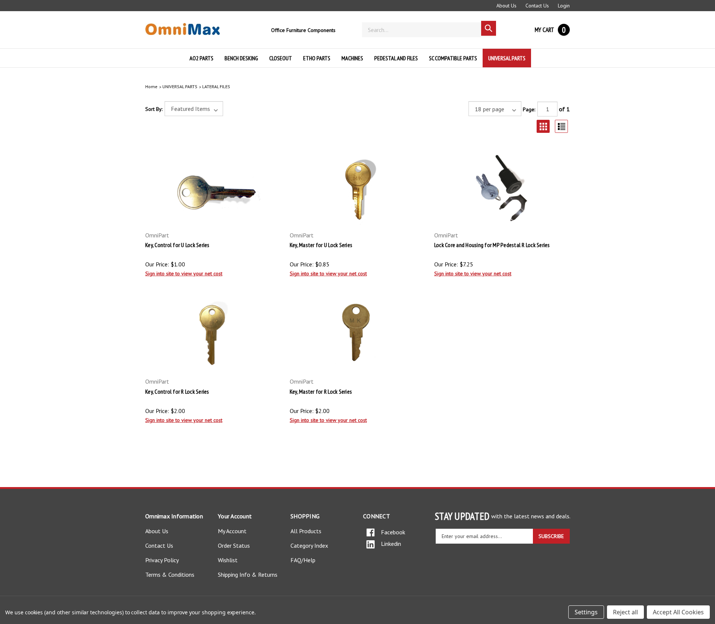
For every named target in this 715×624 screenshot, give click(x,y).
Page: (529, 109)
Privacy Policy (162, 560)
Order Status (234, 545)
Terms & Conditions (169, 574)
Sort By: (153, 109)
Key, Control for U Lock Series (177, 245)
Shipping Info (234, 574)
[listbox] (194, 108)
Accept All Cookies (678, 612)
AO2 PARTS (201, 58)
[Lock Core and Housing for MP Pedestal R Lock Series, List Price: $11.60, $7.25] (502, 187)
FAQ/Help (302, 560)
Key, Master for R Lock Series (321, 391)
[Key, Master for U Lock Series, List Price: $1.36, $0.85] (357, 187)
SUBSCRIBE (551, 536)
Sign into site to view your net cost (183, 273)
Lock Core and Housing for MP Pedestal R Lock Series (492, 245)
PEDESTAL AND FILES (396, 58)
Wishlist (228, 560)
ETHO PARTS (316, 58)
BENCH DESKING (241, 58)
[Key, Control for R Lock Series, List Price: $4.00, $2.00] (213, 334)
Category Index (309, 545)
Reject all (625, 612)
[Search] (488, 28)
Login (564, 5)
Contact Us (537, 5)
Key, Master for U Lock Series (321, 245)
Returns (267, 574)
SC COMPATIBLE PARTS (453, 58)
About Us (506, 5)
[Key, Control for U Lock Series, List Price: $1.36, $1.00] (213, 187)
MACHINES (352, 58)
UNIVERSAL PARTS (506, 58)
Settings (586, 612)
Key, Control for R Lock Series (177, 391)
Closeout (280, 58)
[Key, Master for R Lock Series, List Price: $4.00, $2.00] (357, 334)
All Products (305, 531)
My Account (232, 531)
